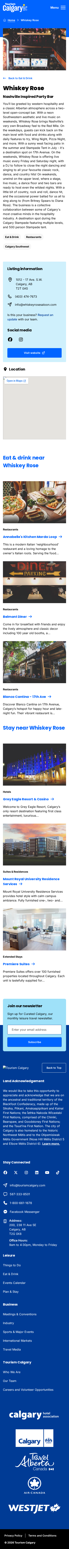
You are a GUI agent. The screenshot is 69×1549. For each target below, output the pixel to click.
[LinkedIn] (36, 1173)
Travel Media (12, 1349)
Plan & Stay (11, 1291)
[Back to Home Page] (19, 1068)
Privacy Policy (13, 1535)
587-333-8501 (20, 1194)
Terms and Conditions (42, 1535)
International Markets (17, 1340)
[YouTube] (47, 1173)
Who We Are (11, 1372)
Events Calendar (14, 1283)
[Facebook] (5, 1173)
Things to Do (12, 1265)
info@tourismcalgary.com (27, 1185)
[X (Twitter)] (15, 1173)
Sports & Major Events (18, 1332)
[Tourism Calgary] (15, 7)
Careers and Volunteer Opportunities (28, 1389)
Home (11, 20)
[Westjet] (34, 1508)
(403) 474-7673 (26, 296)
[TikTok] (57, 1173)
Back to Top (54, 1067)
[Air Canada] (34, 1485)
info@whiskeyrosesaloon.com (35, 304)
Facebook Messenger (25, 1212)
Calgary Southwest (17, 246)
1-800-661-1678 (21, 1203)
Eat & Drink (12, 236)
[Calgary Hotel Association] (34, 1414)
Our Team (9, 1381)
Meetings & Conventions (19, 1314)
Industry (8, 1323)
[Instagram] (26, 1173)
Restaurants (33, 236)
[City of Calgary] (34, 1438)
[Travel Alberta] (34, 1461)
